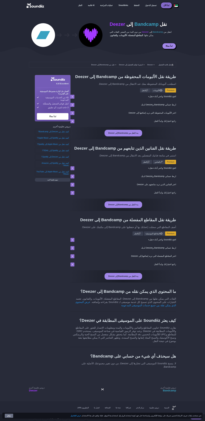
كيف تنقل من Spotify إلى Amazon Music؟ (55, 164)
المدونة (166, 408)
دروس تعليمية (154, 408)
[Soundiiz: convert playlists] (174, 407)
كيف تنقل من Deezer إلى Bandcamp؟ (53, 132)
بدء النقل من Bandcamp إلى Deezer (123, 133)
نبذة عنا (118, 408)
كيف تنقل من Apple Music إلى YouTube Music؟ (52, 173)
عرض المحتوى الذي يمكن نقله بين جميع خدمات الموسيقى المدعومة (125, 304)
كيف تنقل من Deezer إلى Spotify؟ (55, 157)
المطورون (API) (83, 408)
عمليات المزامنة (106, 5)
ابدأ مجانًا (169, 46)
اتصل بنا (97, 408)
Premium (170, 90)
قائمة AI (91, 5)
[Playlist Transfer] (35, 5)
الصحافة (107, 408)
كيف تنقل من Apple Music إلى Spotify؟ (53, 144)
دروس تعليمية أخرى (52, 180)
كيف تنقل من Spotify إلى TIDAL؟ (55, 150)
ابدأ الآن (166, 5)
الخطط (136, 5)
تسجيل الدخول (150, 5)
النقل (80, 5)
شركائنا (128, 408)
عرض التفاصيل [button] (76, 416)
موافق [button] (9, 416)
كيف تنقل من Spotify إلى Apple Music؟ (53, 138)
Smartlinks (123, 5)
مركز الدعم (140, 408)
